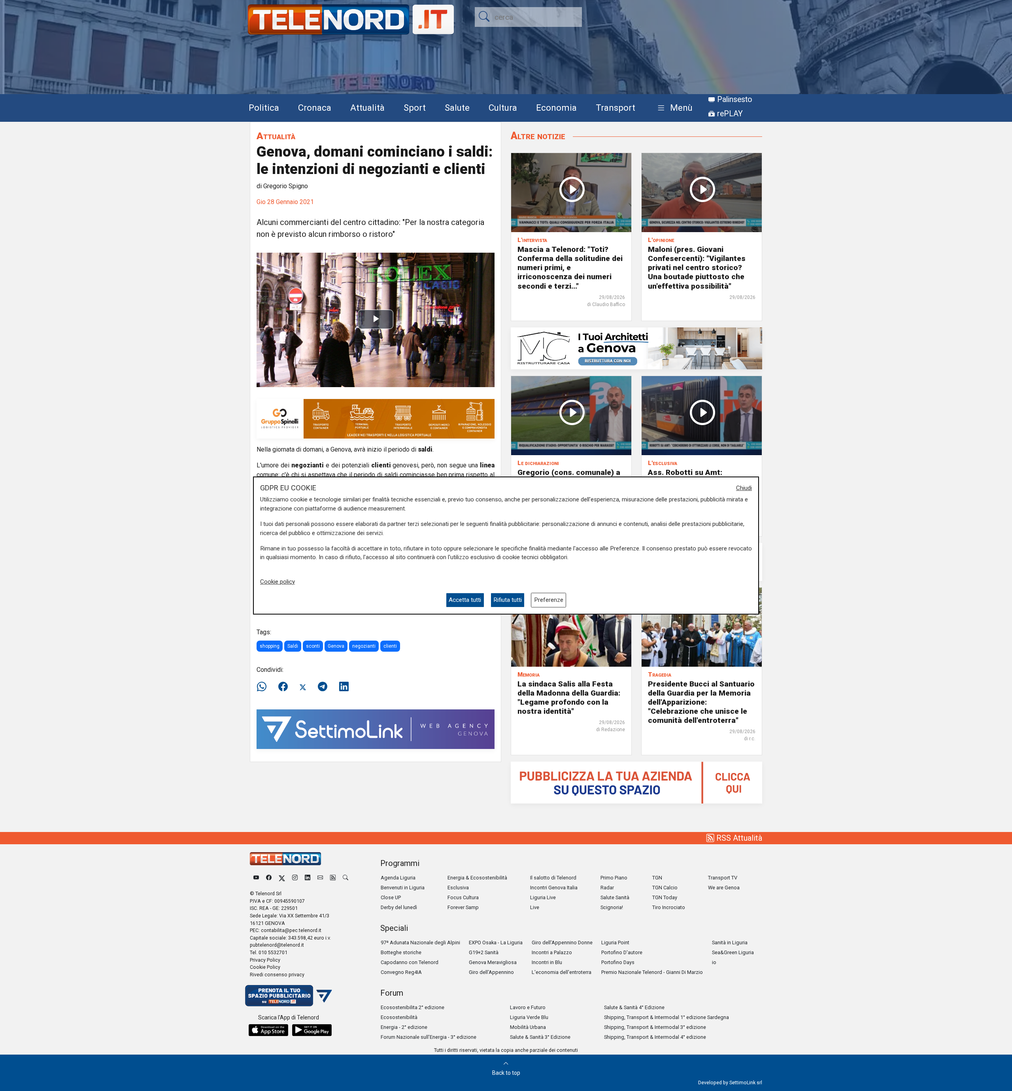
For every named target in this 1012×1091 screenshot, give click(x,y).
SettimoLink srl (745, 1082)
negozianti (364, 646)
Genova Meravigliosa (493, 962)
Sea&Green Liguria (733, 952)
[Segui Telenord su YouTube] (256, 878)
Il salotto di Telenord (553, 878)
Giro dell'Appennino (491, 972)
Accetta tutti (465, 599)
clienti (390, 646)
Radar (607, 888)
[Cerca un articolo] (345, 878)
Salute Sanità (614, 897)
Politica (264, 107)
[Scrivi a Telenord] (320, 878)
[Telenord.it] (288, 995)
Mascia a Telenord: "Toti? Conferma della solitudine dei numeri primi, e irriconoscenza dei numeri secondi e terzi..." (570, 267)
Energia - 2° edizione (404, 1027)
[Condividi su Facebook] (283, 687)
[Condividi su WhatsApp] (264, 687)
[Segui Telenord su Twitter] (282, 878)
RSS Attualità (738, 838)
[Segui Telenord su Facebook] (268, 878)
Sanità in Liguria (730, 942)
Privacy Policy (265, 960)
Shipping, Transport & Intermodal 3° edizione (655, 1027)
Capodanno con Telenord (409, 962)
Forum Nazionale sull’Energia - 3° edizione (428, 1037)
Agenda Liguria (398, 878)
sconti (313, 646)
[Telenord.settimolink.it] (636, 782)
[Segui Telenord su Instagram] (295, 878)
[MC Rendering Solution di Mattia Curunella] (636, 348)
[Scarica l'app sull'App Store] (268, 1030)
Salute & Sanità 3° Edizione (540, 1037)
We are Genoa (724, 888)
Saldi (292, 646)
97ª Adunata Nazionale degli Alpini (420, 942)
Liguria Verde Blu (529, 1017)
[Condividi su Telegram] (322, 687)
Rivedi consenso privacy (277, 975)
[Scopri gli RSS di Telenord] (333, 878)
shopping (269, 646)
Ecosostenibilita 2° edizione (412, 1007)
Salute (457, 107)
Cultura (503, 107)
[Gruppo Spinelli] (376, 418)
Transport (615, 107)
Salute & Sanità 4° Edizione (634, 1007)
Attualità (367, 107)
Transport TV (722, 878)
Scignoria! (611, 907)
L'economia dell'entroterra (561, 972)
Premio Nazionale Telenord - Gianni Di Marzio (652, 972)
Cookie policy (277, 581)
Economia (556, 107)
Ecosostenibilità (399, 1017)
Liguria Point (615, 942)
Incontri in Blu (547, 962)
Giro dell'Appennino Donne (562, 942)
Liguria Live (543, 897)
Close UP (391, 897)
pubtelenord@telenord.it (277, 945)
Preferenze (548, 599)
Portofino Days (617, 962)
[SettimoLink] (376, 728)
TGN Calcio (665, 888)
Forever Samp (463, 907)
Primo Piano (613, 878)
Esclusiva (458, 888)
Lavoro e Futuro (528, 1007)
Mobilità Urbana (528, 1027)
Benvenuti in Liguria (403, 888)
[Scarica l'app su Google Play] (312, 1030)
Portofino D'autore (621, 952)
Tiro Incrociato (668, 907)
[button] (673, 108)
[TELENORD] (285, 858)
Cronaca (314, 107)
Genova (336, 646)
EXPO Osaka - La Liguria (496, 942)
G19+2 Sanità (483, 952)
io (714, 962)
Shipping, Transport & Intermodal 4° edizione (655, 1037)
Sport (415, 107)
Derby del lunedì (399, 907)
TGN (657, 878)
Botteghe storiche (401, 952)
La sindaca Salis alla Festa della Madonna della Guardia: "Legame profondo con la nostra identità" (568, 697)
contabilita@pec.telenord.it (291, 930)
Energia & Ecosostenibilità (477, 878)
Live (534, 907)
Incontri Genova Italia (554, 888)
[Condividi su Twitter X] (303, 687)
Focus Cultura (463, 897)
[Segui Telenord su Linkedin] (307, 878)
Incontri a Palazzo (552, 952)
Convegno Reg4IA (401, 972)
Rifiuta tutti (507, 599)
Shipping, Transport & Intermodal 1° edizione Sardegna (666, 1017)
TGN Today (664, 897)
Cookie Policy (265, 967)
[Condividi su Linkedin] (344, 687)
